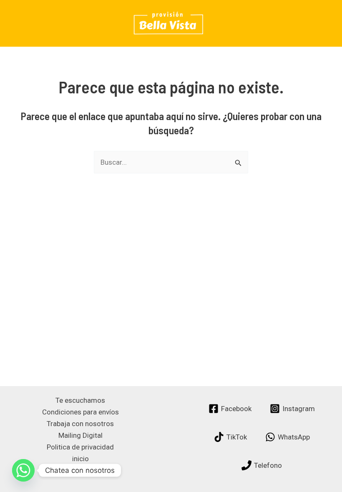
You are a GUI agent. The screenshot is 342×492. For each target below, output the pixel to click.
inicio (80, 458)
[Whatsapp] (23, 470)
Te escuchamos (80, 400)
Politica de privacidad (80, 447)
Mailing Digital (80, 435)
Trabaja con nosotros (80, 423)
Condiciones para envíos (80, 412)
